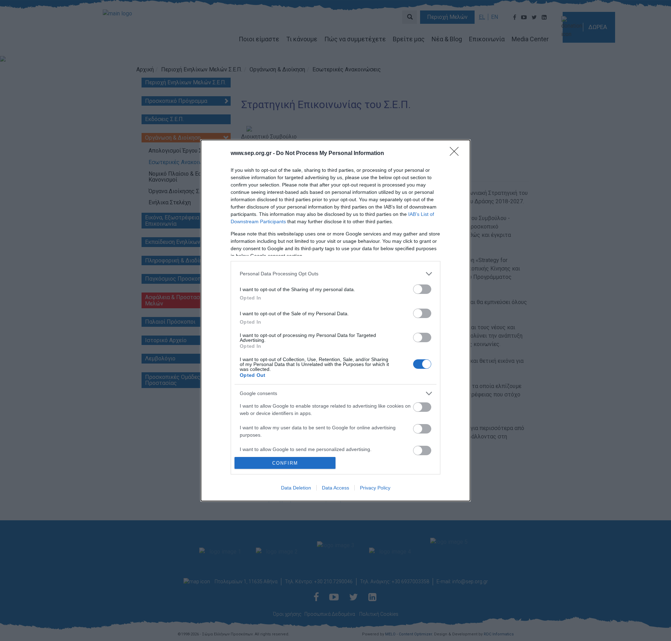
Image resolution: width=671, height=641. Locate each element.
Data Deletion (296, 488)
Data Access (335, 488)
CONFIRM (285, 463)
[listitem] (335, 273)
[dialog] (335, 320)
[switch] (422, 289)
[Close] (456, 153)
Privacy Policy (375, 488)
